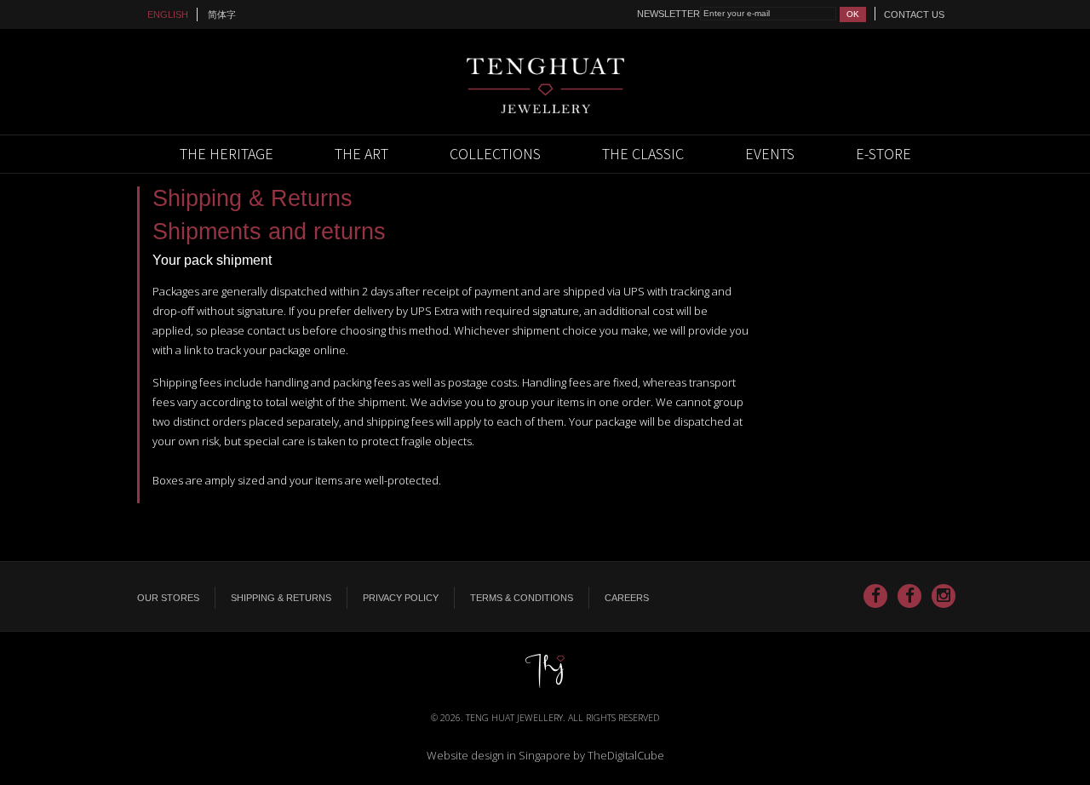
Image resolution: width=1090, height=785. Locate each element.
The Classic (643, 153)
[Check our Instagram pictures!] (943, 596)
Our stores (168, 598)
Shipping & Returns (281, 598)
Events (770, 153)
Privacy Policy (401, 598)
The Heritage (226, 153)
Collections (495, 153)
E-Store (883, 153)
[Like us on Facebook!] (875, 596)
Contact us (914, 14)
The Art (361, 153)
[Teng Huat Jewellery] (545, 84)
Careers (627, 598)
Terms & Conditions (521, 598)
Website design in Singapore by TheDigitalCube (545, 755)
